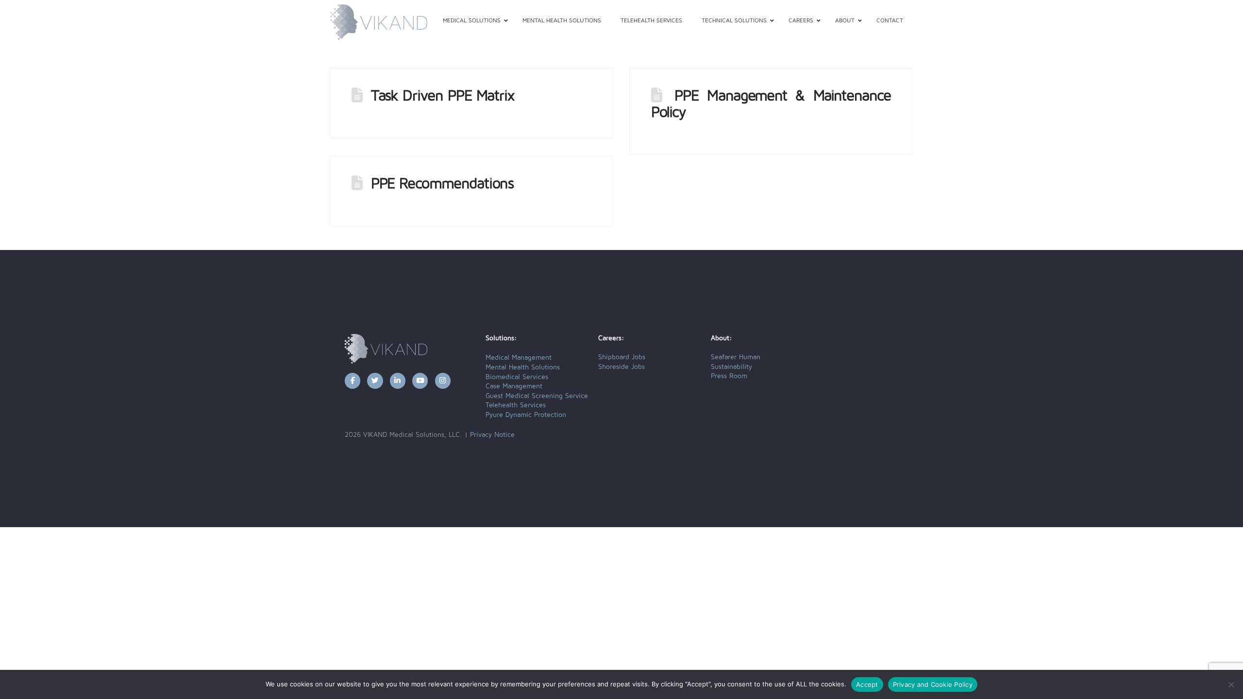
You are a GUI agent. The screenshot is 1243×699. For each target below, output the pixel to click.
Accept (867, 684)
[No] (1231, 684)
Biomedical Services (517, 377)
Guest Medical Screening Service (537, 396)
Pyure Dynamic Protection (526, 415)
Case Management (514, 386)
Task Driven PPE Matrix (442, 96)
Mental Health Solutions (523, 367)
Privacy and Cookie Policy (933, 684)
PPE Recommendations (442, 184)
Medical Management (519, 357)
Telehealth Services (516, 405)
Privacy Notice (492, 435)
